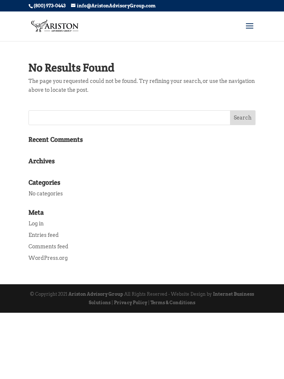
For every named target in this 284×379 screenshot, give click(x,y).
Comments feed (48, 246)
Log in (36, 224)
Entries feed (43, 235)
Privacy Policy (130, 302)
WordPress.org (48, 258)
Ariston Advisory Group (95, 294)
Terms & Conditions (173, 302)
